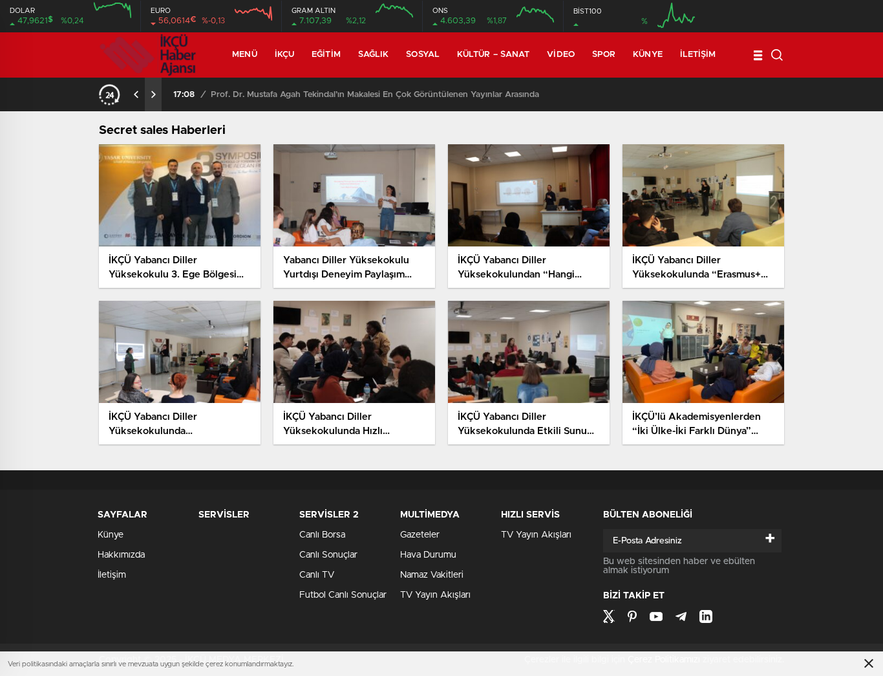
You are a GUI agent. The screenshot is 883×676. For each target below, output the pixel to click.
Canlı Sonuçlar (328, 555)
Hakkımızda (121, 555)
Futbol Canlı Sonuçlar (343, 595)
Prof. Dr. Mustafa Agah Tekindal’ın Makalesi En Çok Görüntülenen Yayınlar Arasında (375, 95)
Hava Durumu (428, 555)
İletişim (698, 54)
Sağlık (373, 54)
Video (561, 54)
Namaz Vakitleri (431, 575)
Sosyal (423, 54)
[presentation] (136, 94)
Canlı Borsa (322, 535)
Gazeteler (420, 535)
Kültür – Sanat (493, 54)
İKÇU (284, 54)
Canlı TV (316, 575)
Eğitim (326, 54)
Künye (648, 54)
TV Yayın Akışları (435, 595)
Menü (244, 54)
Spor (603, 54)
